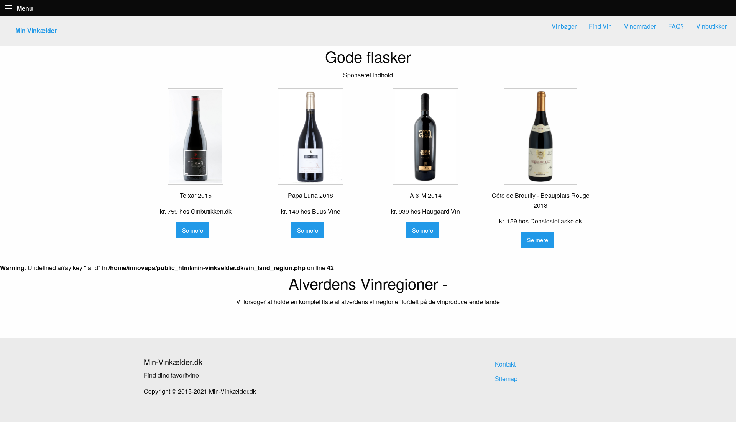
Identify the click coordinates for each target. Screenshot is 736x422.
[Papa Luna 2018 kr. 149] (310, 136)
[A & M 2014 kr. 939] (425, 136)
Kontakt (505, 364)
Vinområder (640, 26)
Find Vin (600, 26)
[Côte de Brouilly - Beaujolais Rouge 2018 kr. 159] (540, 136)
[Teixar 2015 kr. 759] (195, 136)
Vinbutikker (711, 26)
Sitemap (506, 378)
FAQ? (676, 26)
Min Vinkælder (36, 30)
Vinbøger (564, 26)
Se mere (192, 230)
